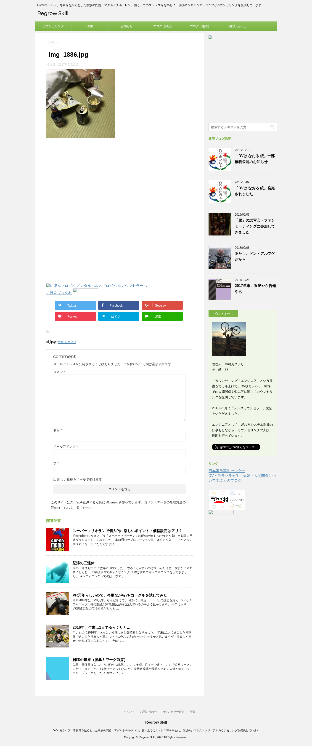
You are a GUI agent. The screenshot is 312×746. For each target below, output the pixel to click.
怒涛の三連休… (85, 563)
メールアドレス (65, 446)
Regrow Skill (53, 13)
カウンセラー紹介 (173, 711)
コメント (59, 372)
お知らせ (127, 26)
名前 (57, 430)
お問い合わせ (237, 26)
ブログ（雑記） (163, 26)
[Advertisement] (84, 179)
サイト (58, 463)
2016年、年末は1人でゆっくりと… (101, 627)
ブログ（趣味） (200, 26)
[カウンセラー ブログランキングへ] (85, 293)
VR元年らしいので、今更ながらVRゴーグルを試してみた (120, 595)
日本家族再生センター (227, 471)
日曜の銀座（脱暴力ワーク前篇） (100, 660)
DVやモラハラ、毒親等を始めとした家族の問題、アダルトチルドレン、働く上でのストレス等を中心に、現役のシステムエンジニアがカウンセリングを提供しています (156, 730)
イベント (129, 711)
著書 (90, 26)
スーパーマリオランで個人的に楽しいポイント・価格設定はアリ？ (127, 531)
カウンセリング (53, 26)
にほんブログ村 (59, 293)
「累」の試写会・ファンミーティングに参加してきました (255, 226)
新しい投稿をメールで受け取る (79, 479)
